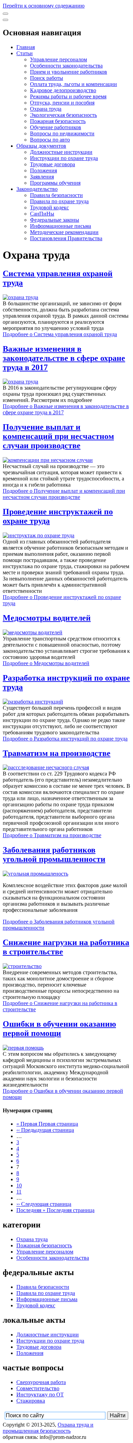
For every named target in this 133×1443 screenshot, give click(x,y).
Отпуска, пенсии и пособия (62, 103)
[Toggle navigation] (5, 14)
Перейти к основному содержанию (44, 6)
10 (19, 1185)
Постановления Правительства (66, 238)
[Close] (5, 20)
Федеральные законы (54, 220)
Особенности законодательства (66, 66)
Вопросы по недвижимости (62, 133)
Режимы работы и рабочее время (68, 96)
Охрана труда (45, 109)
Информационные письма (60, 226)
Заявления (42, 177)
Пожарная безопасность (58, 121)
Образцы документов (41, 146)
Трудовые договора (52, 164)
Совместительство (37, 1388)
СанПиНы (42, 214)
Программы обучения (55, 183)
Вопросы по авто (50, 140)
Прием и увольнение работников (68, 72)
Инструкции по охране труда (64, 158)
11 (18, 1192)
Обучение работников (55, 127)
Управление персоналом (58, 59)
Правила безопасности (56, 195)
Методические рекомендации (64, 232)
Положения (43, 170)
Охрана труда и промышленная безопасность (48, 1428)
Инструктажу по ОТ (40, 1394)
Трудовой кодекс (49, 207)
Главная (25, 47)
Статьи (24, 53)
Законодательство (37, 189)
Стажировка (30, 1401)
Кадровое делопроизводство (63, 90)
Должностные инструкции (61, 152)
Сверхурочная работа (41, 1382)
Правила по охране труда (59, 201)
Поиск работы (46, 78)
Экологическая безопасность (63, 115)
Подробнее (60, 334)
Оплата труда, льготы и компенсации (73, 84)
